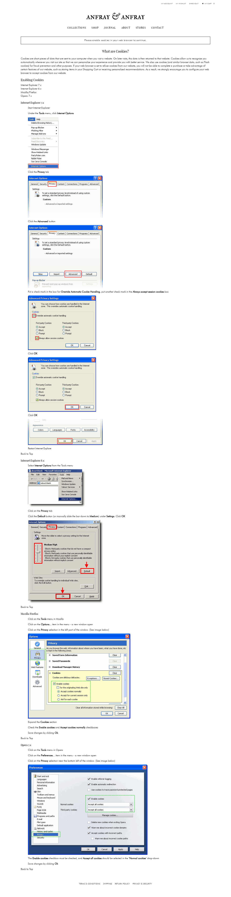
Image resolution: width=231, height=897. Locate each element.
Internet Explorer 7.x (31, 85)
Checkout (194, 4)
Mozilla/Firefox (28, 92)
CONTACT (157, 27)
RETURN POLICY (122, 884)
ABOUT (125, 27)
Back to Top (27, 454)
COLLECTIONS (76, 27)
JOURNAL (110, 27)
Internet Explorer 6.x (31, 89)
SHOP (95, 27)
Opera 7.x (26, 96)
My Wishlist (181, 4)
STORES (141, 27)
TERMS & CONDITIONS (89, 884)
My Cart (209, 4)
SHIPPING (107, 884)
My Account (167, 4)
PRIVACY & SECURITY (142, 884)
